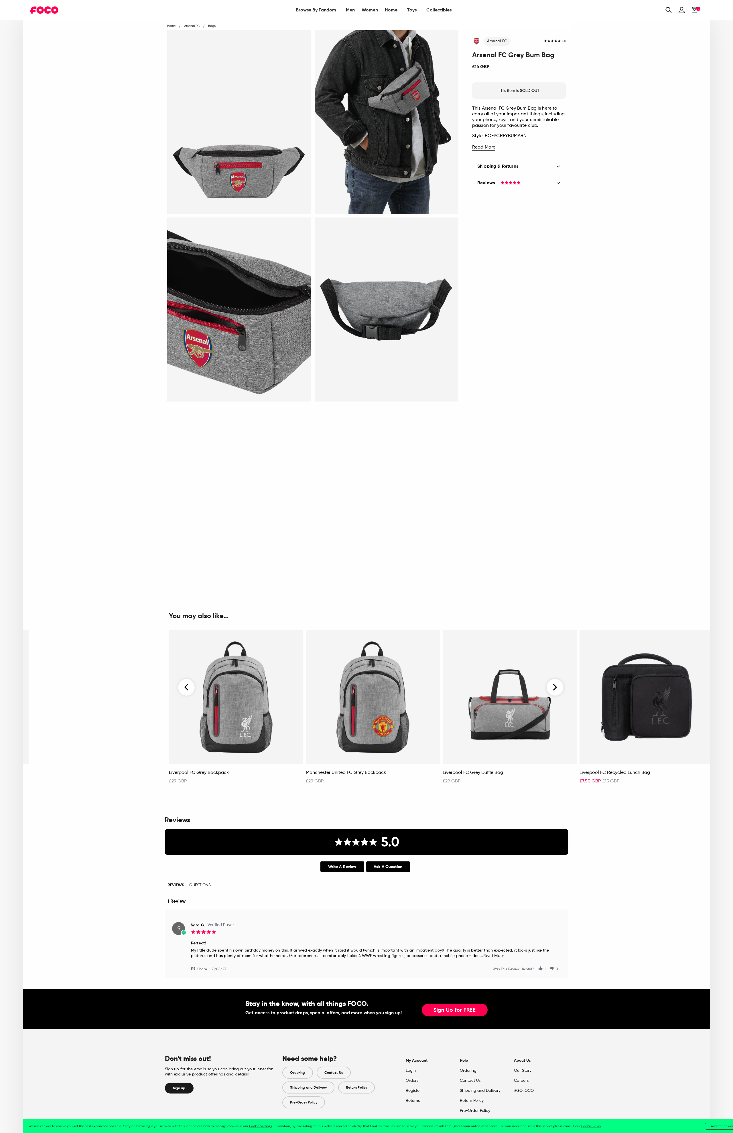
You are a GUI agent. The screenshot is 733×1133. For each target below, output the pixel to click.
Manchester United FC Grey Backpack (346, 772)
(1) (564, 41)
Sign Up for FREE (455, 1010)
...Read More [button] (492, 955)
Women (370, 10)
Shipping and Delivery (308, 1087)
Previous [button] (187, 687)
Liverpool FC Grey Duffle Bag (473, 772)
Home (391, 10)
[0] (692, 10)
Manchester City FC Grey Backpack (69, 772)
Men (350, 10)
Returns (413, 1101)
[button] (201, 968)
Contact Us (333, 1073)
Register (413, 1091)
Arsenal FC (497, 41)
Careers (521, 1081)
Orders (412, 1081)
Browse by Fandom (316, 10)
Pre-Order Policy (303, 1102)
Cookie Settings (260, 1126)
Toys (412, 10)
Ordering (297, 1073)
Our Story (522, 1071)
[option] (236, 710)
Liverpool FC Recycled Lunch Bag (615, 772)
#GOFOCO (524, 1091)
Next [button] (555, 687)
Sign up (179, 1088)
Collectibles (439, 10)
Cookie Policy (591, 1126)
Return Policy (356, 1087)
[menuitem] (315, 10)
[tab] (342, 866)
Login (411, 1071)
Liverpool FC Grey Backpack (199, 772)
